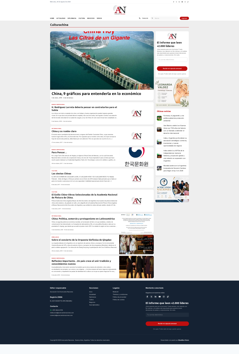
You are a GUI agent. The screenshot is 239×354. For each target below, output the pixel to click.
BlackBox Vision (183, 340)
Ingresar (184, 18)
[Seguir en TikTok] (188, 2)
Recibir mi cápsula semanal (172, 68)
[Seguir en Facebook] (173, 2)
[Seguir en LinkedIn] (179, 2)
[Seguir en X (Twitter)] (176, 2)
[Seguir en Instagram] (185, 2)
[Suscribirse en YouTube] (182, 2)
